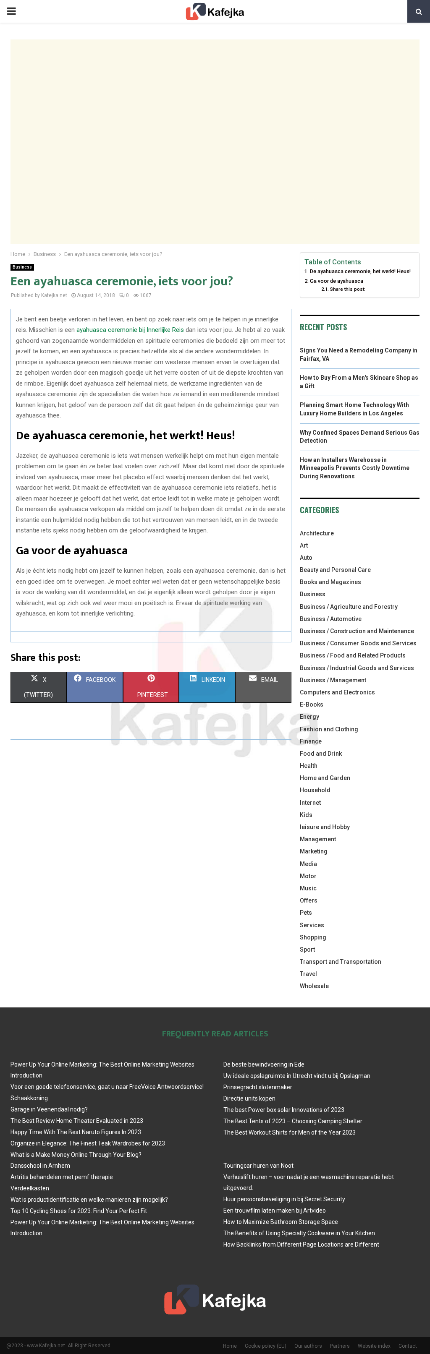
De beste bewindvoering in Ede (263, 1064)
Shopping (313, 937)
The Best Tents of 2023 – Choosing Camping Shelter (292, 1121)
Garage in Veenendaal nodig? (49, 1109)
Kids (306, 814)
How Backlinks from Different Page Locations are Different (301, 1244)
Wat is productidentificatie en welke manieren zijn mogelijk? (89, 1199)
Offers (308, 900)
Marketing (314, 851)
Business (22, 267)
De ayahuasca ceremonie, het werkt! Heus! (360, 271)
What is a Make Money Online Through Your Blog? (76, 1154)
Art (304, 545)
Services (312, 925)
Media (308, 864)
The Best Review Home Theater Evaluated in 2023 (76, 1120)
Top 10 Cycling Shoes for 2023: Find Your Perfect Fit (78, 1211)
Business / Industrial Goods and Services (357, 668)
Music (308, 888)
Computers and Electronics (337, 692)
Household (315, 790)
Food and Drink (321, 753)
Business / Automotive (331, 619)
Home (230, 1346)
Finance (311, 741)
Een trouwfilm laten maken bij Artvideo (274, 1210)
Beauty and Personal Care (335, 569)
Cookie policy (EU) (265, 1346)
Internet (310, 802)
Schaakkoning (29, 1098)
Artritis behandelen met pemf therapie (61, 1177)
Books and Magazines (330, 582)
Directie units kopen (249, 1098)
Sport (307, 949)
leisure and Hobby (325, 827)
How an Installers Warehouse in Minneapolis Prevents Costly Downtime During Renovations (354, 468)
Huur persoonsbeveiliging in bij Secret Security (284, 1199)
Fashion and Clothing (329, 729)
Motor (308, 876)
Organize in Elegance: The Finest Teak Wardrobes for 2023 (87, 1143)
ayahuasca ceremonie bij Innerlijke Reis (130, 330)
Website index (374, 1346)
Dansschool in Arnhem (40, 1165)
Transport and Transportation (340, 961)
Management (318, 839)
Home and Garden (325, 778)
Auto (306, 557)
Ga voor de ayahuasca (336, 281)
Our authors (308, 1346)
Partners (340, 1346)
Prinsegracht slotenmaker (257, 1087)
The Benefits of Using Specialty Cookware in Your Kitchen (299, 1233)
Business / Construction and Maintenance (357, 631)
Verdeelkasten (29, 1188)
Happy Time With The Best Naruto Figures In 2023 (75, 1132)
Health (308, 765)
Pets (306, 912)
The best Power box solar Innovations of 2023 (283, 1109)
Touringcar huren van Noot (258, 1165)
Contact (408, 1346)
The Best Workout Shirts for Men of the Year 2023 (289, 1132)
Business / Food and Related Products (353, 655)
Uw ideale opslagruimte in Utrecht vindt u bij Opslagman (296, 1075)
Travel (308, 973)
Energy (309, 716)
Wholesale (314, 986)
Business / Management (333, 680)
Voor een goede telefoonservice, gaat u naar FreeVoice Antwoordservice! (107, 1086)
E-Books (311, 704)
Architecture (317, 533)
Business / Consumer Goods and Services (358, 643)
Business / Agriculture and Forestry (349, 606)
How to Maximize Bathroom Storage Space (280, 1221)
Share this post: (347, 289)
